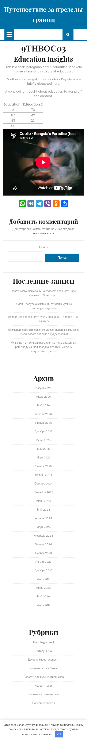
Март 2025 (43, 457)
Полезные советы (43, 703)
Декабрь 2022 (44, 570)
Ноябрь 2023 (43, 553)
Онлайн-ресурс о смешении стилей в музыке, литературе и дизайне (43, 306)
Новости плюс (44, 686)
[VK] (31, 204)
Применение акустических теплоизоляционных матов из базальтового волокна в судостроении (43, 332)
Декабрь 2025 (44, 431)
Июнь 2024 (43, 501)
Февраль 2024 (43, 536)
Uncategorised (43, 642)
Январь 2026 (43, 423)
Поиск (43, 247)
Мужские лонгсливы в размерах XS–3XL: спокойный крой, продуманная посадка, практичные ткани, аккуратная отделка (43, 347)
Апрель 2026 (43, 414)
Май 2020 (43, 596)
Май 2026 (43, 405)
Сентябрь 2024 (43, 492)
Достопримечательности (43, 660)
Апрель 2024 (43, 518)
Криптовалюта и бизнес (43, 668)
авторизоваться (43, 233)
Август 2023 (43, 562)
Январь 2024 (43, 544)
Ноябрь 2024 (43, 475)
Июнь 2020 (43, 588)
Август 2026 (43, 388)
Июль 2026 (43, 397)
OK (59, 734)
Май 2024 (43, 510)
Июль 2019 (43, 605)
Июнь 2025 (43, 440)
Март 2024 (44, 527)
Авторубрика (43, 651)
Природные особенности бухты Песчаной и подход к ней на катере (43, 319)
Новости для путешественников (43, 677)
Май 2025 (43, 449)
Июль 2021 (43, 579)
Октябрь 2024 (43, 484)
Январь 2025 (43, 466)
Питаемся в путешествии (43, 694)
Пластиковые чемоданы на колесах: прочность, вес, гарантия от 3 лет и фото (43, 293)
